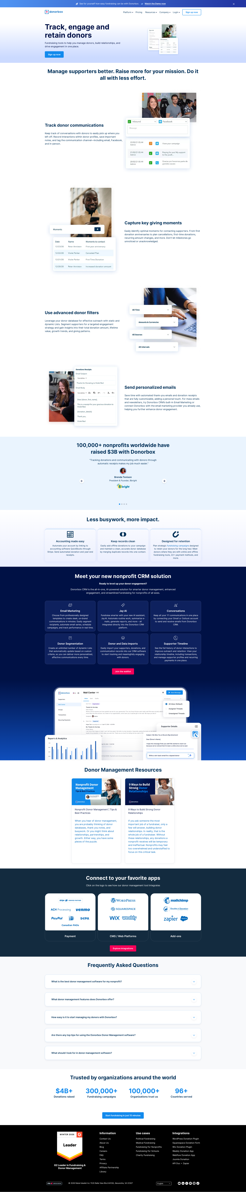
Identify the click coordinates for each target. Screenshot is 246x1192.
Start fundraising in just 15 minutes (123, 1115)
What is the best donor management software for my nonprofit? (86, 981)
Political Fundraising (145, 1138)
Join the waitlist (123, 671)
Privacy (103, 1163)
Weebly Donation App (183, 1151)
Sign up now (192, 12)
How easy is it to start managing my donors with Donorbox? (84, 1017)
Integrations (180, 1133)
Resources (150, 12)
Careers (103, 1151)
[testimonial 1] (119, 504)
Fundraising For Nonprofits (149, 1147)
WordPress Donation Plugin (185, 1138)
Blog (102, 1147)
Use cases (143, 1133)
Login (175, 12)
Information (108, 1133)
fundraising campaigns (178, 545)
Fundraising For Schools (147, 1151)
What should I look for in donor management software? (81, 1053)
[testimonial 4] (126, 504)
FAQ (101, 1155)
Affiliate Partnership (109, 1167)
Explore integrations (123, 948)
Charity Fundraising (145, 1155)
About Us (104, 1143)
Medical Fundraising (145, 1143)
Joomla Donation (180, 1159)
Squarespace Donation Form (186, 1143)
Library (103, 1171)
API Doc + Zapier (180, 1163)
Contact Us (105, 1138)
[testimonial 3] (124, 504)
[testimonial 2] (121, 504)
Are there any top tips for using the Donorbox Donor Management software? (93, 1035)
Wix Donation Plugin (182, 1147)
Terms (102, 1159)
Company (164, 12)
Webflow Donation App (183, 1155)
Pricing (139, 12)
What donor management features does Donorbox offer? (82, 999)
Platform (127, 12)
